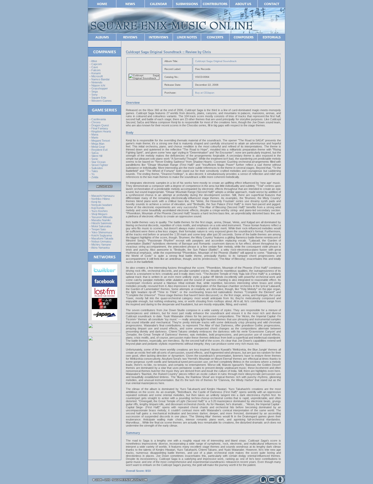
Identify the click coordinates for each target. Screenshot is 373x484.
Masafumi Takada (102, 238)
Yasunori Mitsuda (101, 217)
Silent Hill (96, 155)
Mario (94, 137)
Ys (93, 174)
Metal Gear (98, 146)
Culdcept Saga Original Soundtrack (215, 61)
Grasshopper (99, 88)
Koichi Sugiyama (101, 235)
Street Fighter (99, 165)
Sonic (94, 158)
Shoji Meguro (99, 214)
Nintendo (96, 82)
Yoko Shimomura (101, 232)
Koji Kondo (97, 207)
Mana (94, 134)
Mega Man (97, 143)
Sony (94, 94)
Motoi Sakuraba (101, 226)
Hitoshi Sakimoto (101, 223)
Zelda (94, 177)
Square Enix (98, 97)
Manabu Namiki (100, 220)
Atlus (94, 61)
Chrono (95, 122)
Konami (95, 73)
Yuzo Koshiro (99, 211)
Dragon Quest (100, 125)
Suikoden (97, 168)
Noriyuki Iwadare (101, 204)
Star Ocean (98, 161)
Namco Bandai (100, 79)
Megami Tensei (100, 140)
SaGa (94, 152)
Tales (94, 171)
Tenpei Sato (98, 229)
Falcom (95, 70)
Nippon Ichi (98, 85)
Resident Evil (99, 149)
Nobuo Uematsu (101, 241)
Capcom (96, 64)
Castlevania (98, 119)
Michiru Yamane (101, 244)
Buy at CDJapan (204, 92)
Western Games (101, 100)
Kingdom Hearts (101, 131)
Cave (94, 67)
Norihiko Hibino (100, 198)
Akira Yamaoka (100, 247)
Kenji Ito (96, 201)
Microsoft (97, 76)
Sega (94, 91)
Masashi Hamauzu (102, 195)
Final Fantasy (99, 128)
